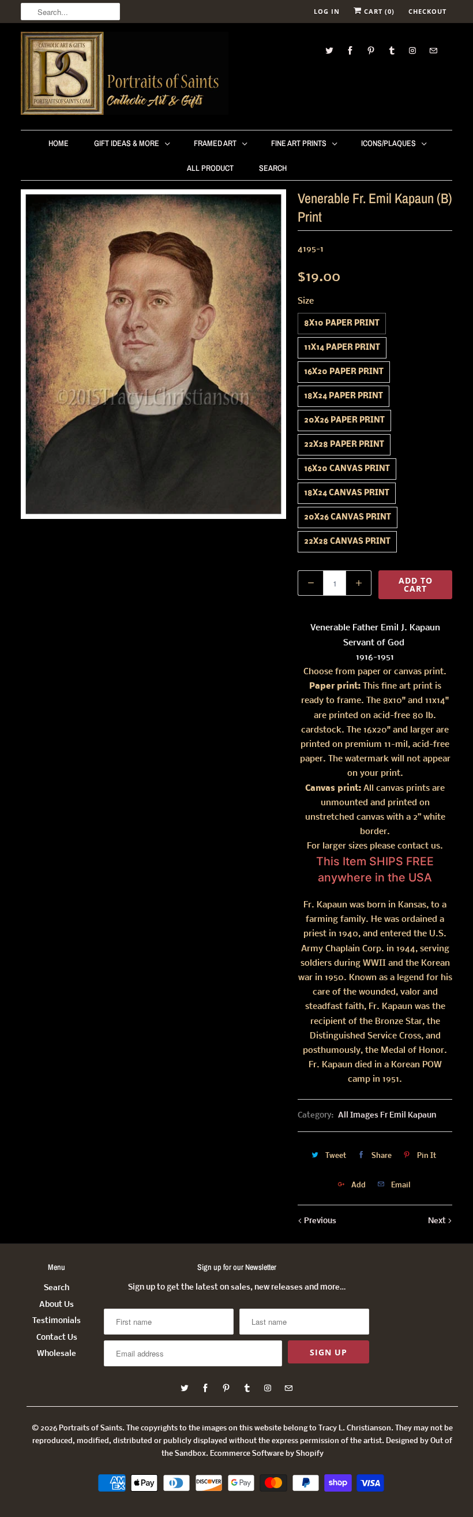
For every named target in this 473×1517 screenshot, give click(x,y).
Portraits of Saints (90, 1428)
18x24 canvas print (346, 493)
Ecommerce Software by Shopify (267, 1454)
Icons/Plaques (388, 143)
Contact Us (56, 1337)
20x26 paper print (344, 420)
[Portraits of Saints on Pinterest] (370, 50)
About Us (56, 1305)
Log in (327, 11)
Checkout (427, 11)
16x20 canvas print (347, 469)
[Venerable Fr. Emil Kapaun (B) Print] (153, 353)
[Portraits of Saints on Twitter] (329, 50)
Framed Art (215, 143)
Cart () (378, 11)
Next (438, 1221)
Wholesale (56, 1354)
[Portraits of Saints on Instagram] (412, 50)
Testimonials (56, 1321)
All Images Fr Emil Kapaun (387, 1115)
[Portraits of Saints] (124, 75)
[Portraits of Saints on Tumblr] (391, 50)
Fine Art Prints (298, 143)
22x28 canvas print (347, 541)
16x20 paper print (344, 372)
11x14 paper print (342, 347)
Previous (319, 1221)
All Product (210, 168)
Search (273, 168)
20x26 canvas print (347, 517)
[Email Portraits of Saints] (433, 50)
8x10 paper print (342, 323)
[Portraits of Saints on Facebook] (350, 50)
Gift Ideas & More (126, 143)
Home (58, 143)
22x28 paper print (344, 444)
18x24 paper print (343, 396)
